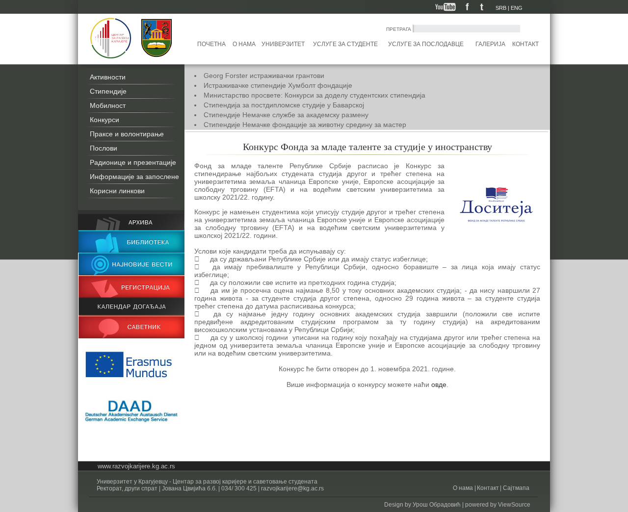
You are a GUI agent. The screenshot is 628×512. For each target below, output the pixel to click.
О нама (244, 44)
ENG (517, 8)
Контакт (525, 44)
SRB (501, 8)
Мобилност (108, 105)
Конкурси (104, 120)
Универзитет (283, 44)
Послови (103, 148)
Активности (108, 77)
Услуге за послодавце (426, 44)
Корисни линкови (117, 191)
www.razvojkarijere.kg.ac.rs (136, 466)
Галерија (490, 44)
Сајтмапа (515, 488)
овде (438, 384)
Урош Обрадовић (437, 504)
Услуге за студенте (345, 44)
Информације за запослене (134, 176)
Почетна (211, 44)
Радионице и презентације (133, 162)
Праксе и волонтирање (127, 134)
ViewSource (514, 504)
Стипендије (108, 91)
